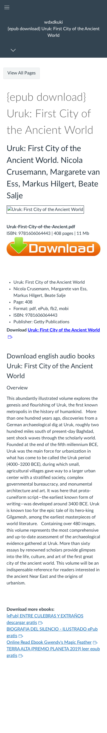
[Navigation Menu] (14, 50)
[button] (53, 29)
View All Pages (21, 73)
